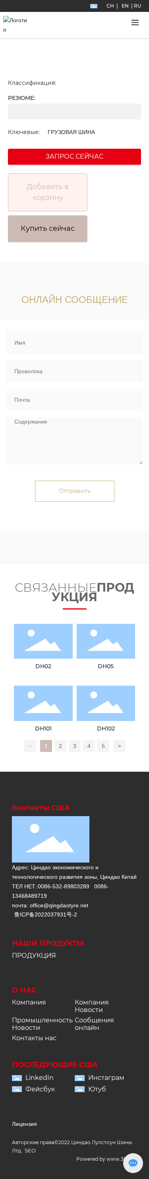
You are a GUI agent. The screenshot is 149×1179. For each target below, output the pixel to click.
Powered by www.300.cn (106, 1159)
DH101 (43, 728)
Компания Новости (92, 1006)
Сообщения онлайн (94, 1023)
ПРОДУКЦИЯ (34, 955)
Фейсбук (40, 1089)
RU (137, 6)
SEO (30, 1150)
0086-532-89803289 (63, 886)
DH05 (106, 666)
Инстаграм (106, 1077)
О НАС (24, 990)
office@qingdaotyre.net (59, 905)
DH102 (106, 728)
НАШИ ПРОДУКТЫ (48, 943)
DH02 (43, 666)
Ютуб (97, 1089)
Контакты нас (34, 1038)
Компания (29, 1002)
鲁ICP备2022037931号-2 (45, 914)
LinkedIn (39, 1077)
